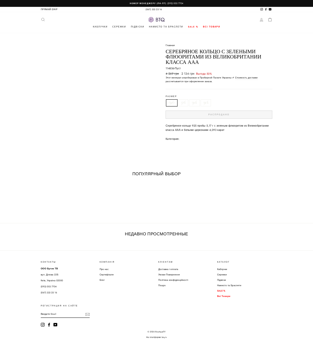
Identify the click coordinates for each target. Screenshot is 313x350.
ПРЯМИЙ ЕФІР (49, 9)
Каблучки (100, 26)
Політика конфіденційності (173, 280)
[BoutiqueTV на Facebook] (49, 325)
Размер (171, 96)
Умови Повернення (169, 274)
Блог (102, 280)
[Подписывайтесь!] (87, 314)
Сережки (119, 26)
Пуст (172, 103)
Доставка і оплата (168, 269)
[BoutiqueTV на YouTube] (55, 325)
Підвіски (137, 26)
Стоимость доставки (246, 77)
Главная (170, 45)
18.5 (206, 103)
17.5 (183, 103)
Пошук (161, 285)
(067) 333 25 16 (154, 9)
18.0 (194, 103)
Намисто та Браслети (166, 26)
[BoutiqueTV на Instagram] (43, 325)
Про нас (104, 269)
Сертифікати (107, 274)
